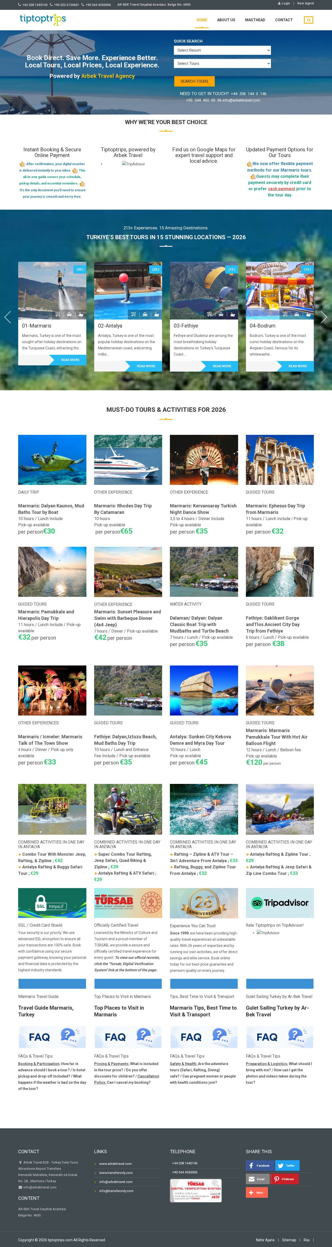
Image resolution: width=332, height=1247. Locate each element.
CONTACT (284, 20)
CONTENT (28, 1198)
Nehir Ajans (265, 1240)
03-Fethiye (186, 326)
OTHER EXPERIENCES (38, 722)
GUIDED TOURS (260, 492)
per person (263, 763)
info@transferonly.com (116, 1191)
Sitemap (289, 1240)
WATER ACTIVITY (186, 604)
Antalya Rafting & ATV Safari (124, 873)
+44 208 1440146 (183, 1163)
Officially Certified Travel (116, 925)
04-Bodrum (262, 326)
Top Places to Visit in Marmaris (122, 996)
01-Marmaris (36, 326)
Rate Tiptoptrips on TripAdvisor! (275, 925)
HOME (202, 20)
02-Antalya (110, 326)
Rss (307, 1240)
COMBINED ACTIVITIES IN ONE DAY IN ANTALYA (51, 844)
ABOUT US (226, 20)
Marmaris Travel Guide (38, 996)
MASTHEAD (255, 20)
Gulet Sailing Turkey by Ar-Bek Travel (279, 996)
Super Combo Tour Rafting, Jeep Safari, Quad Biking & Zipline (123, 860)
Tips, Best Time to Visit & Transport (202, 996)
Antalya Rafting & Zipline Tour (277, 854)
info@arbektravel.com (40, 1187)
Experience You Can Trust (193, 925)
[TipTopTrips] (42, 19)
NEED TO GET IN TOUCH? (223, 97)
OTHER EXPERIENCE (113, 492)
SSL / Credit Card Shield (40, 925)
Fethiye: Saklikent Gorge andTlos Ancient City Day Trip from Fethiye (273, 624)
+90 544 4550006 (183, 1172)
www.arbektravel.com (115, 1164)
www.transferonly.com (116, 1173)
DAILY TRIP (28, 492)
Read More (70, 360)
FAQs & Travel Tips (35, 1056)
